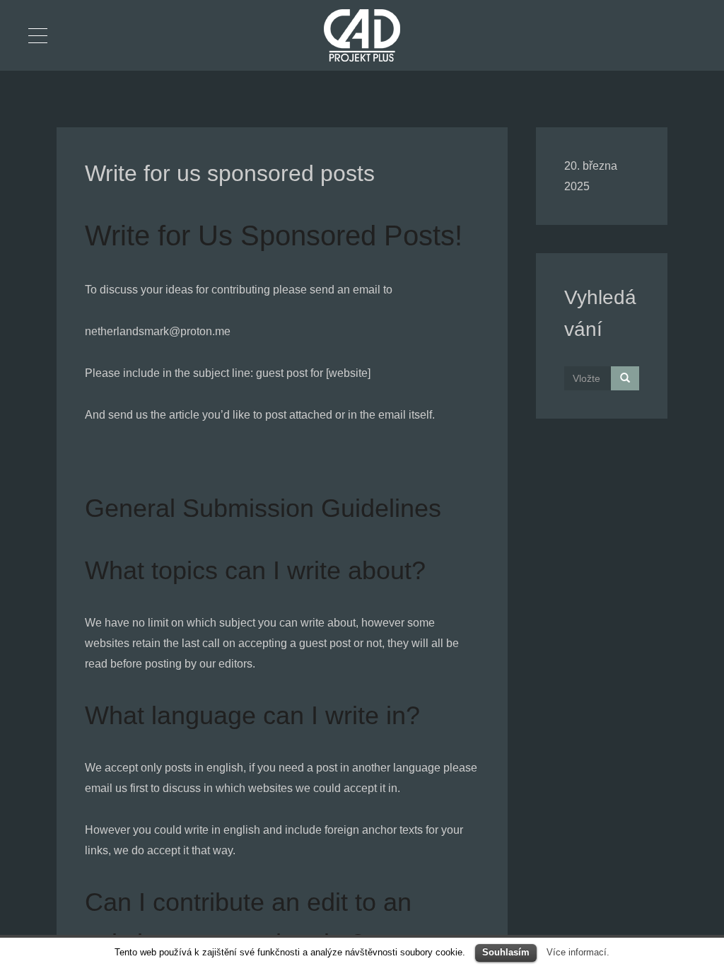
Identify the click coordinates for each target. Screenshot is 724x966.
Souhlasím (506, 952)
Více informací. (578, 952)
